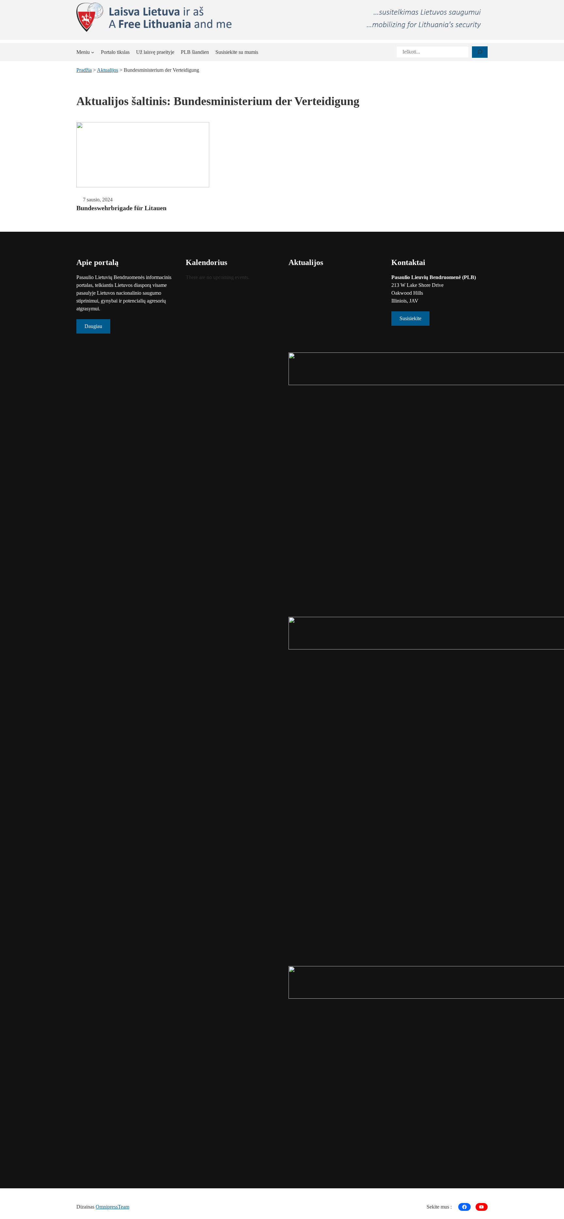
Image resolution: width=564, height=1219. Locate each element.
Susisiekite (410, 318)
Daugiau (93, 326)
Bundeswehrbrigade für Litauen (121, 207)
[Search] (480, 52)
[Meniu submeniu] (92, 52)
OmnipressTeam (112, 1207)
